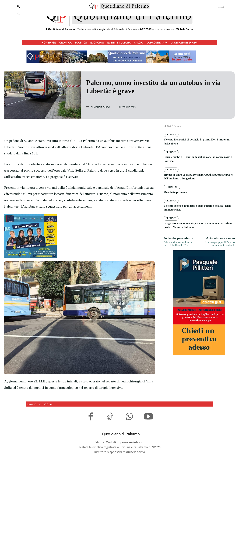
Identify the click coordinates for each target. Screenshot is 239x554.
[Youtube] (148, 417)
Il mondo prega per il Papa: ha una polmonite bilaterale (220, 244)
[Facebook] (67, 127)
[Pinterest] (83, 127)
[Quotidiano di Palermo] (119, 6)
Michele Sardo (101, 107)
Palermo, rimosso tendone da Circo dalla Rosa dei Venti (178, 244)
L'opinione (172, 187)
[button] (18, 14)
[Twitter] (75, 127)
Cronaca (171, 134)
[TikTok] (110, 417)
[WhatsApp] (91, 127)
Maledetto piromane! (176, 192)
